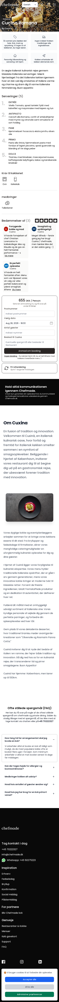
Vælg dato (10, 318)
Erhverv (6, 873)
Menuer (6, 931)
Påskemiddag (9, 899)
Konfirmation (9, 889)
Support (6, 941)
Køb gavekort (9, 936)
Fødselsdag (8, 879)
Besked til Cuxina (13, 337)
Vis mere (9, 255)
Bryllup (5, 884)
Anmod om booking (29, 351)
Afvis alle (29, 986)
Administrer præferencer (29, 994)
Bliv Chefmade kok (12, 913)
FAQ (4, 946)
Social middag (9, 894)
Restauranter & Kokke (14, 926)
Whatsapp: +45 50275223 (21, 860)
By (7, 28)
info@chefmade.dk (12, 854)
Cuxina (12, 232)
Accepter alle (29, 979)
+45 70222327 (46, 721)
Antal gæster (11, 327)
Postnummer (10, 308)
